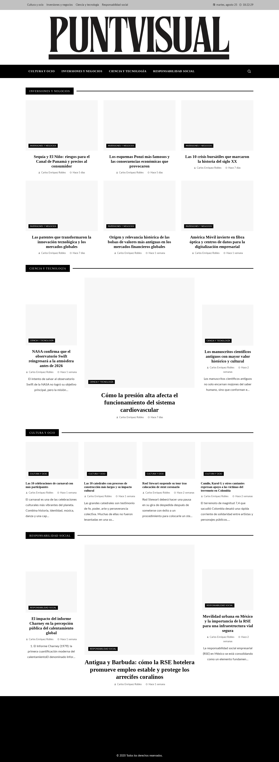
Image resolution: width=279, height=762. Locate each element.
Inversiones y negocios (43, 146)
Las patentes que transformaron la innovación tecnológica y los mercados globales (61, 242)
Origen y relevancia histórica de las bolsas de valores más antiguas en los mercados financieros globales (139, 242)
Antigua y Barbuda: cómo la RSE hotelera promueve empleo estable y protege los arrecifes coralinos (140, 669)
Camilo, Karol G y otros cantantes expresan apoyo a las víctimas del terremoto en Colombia (222, 487)
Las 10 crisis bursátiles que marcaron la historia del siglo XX (217, 158)
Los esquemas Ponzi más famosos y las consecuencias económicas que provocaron (139, 161)
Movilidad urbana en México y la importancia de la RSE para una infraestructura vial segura (228, 623)
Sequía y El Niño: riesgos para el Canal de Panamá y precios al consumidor (62, 161)
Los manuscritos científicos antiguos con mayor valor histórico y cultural (228, 356)
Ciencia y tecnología (101, 382)
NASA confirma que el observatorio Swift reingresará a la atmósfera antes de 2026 (51, 358)
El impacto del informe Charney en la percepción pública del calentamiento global (51, 625)
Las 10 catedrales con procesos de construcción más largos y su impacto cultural (108, 487)
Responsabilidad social (103, 649)
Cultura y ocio (38, 474)
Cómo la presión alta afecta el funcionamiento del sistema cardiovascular (139, 402)
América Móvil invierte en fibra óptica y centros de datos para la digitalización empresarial (217, 242)
